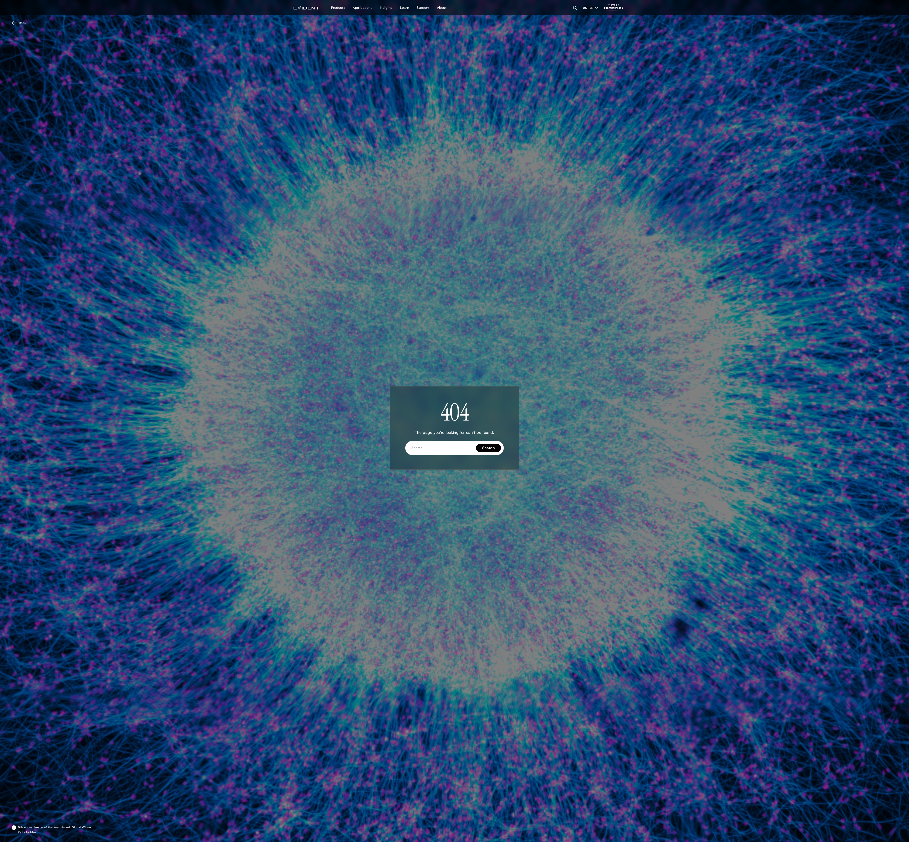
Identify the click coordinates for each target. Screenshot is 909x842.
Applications (362, 7)
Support (423, 7)
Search (488, 447)
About (441, 7)
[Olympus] (613, 8)
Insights (386, 7)
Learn (404, 7)
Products (338, 7)
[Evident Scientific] (306, 7)
